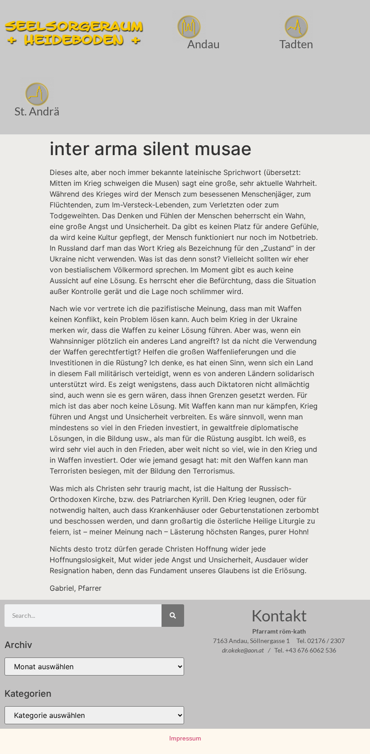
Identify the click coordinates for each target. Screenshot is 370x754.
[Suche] (173, 615)
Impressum (185, 738)
